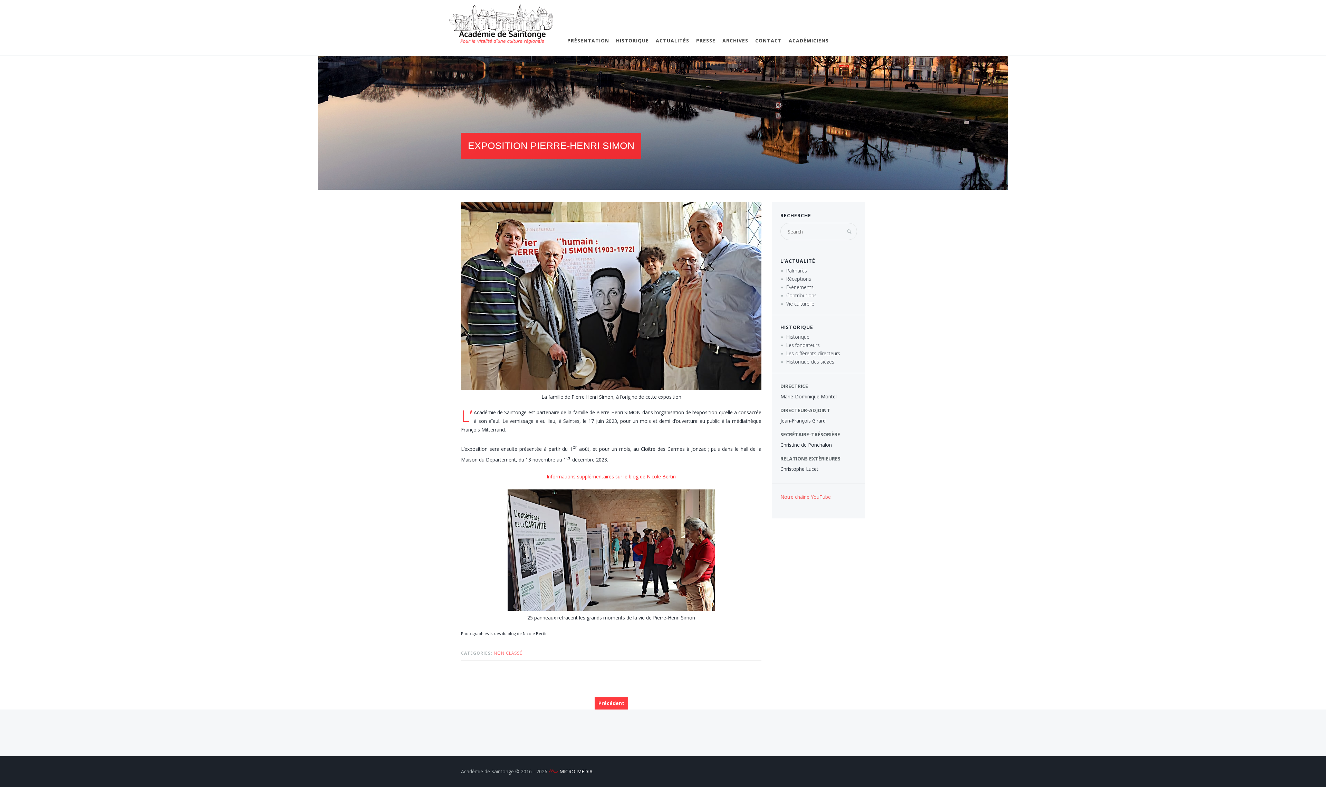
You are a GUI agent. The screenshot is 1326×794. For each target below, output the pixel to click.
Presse (705, 40)
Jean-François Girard (803, 420)
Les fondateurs (803, 345)
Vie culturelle (800, 303)
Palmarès (796, 270)
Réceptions (798, 279)
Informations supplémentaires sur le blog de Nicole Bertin (611, 476)
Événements (800, 287)
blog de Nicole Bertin (528, 633)
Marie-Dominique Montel (808, 396)
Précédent (611, 703)
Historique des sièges (810, 361)
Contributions (801, 295)
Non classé (508, 653)
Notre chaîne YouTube (805, 497)
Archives (735, 40)
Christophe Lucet (799, 469)
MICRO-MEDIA (576, 771)
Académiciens (809, 40)
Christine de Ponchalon (806, 444)
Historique (632, 40)
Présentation (588, 40)
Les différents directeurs (813, 353)
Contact (768, 40)
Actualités (672, 40)
